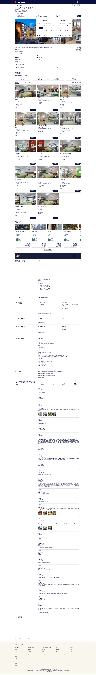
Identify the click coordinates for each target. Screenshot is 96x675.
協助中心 (70, 1)
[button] (42, 26)
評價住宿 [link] (29, 654)
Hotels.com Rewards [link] (73, 654)
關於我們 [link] (71, 649)
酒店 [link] (16, 638)
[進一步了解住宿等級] (18, 9)
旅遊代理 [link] (43, 654)
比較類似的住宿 (49, 249)
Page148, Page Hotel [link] (20, 634)
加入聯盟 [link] (43, 649)
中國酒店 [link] (16, 649)
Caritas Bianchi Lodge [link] (52, 624)
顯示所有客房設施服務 (42, 332)
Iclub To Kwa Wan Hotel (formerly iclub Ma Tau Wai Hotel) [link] (58, 627)
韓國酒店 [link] (16, 663)
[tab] (17, 620)
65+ (79, 41)
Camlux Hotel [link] (50, 625)
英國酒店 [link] (16, 665)
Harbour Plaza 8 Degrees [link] (21, 624)
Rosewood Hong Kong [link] (21, 629)
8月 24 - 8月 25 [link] (22, 79)
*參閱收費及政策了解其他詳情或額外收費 (44, 313)
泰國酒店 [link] (16, 661)
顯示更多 (39, 309)
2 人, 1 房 (60, 16)
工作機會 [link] (71, 651)
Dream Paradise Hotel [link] (52, 633)
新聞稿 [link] (43, 651)
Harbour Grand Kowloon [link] (52, 631)
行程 (74, 1)
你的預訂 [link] (29, 649)
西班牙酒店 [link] (16, 660)
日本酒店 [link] (16, 651)
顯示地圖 (39, 280)
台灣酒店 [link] (16, 654)
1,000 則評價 (18, 385)
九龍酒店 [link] (24, 638)
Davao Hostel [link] (19, 626)
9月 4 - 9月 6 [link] (73, 79)
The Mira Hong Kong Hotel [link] (22, 627)
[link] (79, 5)
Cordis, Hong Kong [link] (20, 625)
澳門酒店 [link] (16, 658)
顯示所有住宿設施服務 (42, 322)
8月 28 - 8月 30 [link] (56, 79)
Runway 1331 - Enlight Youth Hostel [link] (54, 628)
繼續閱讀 (39, 294)
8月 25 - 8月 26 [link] (39, 79)
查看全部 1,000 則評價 (19, 51)
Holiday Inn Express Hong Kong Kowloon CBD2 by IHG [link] (27, 633)
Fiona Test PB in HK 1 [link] (20, 632)
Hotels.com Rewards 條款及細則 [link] (61, 654)
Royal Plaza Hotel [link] (51, 623)
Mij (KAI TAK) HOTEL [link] (51, 630)
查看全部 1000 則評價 (43, 612)
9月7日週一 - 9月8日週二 (43, 16)
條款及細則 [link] (57, 649)
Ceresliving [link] (19, 630)
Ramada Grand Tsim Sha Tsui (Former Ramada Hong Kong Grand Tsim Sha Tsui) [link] (62, 626)
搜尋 (79, 16)
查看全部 (16, 61)
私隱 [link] (56, 651)
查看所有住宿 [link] (19, 5)
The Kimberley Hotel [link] (52, 632)
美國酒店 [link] (16, 656)
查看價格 (33, 110)
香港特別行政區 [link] (20, 638)
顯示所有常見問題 (41, 377)
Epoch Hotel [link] (19, 623)
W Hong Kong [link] (19, 631)
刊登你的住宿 (64, 1)
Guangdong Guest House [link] (21, 628)
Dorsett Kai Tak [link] (51, 629)
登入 (80, 1)
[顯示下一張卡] (81, 236)
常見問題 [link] (29, 651)
